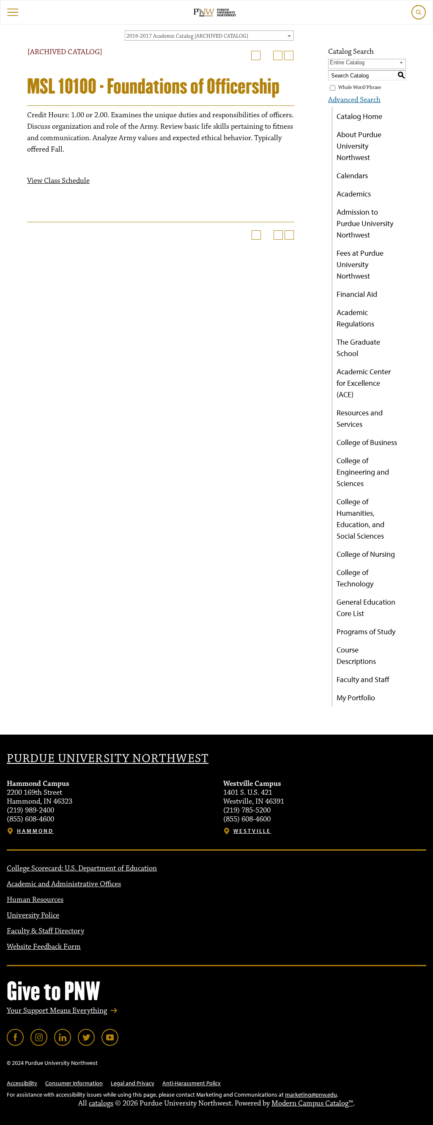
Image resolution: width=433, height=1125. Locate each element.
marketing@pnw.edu (311, 1094)
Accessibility (22, 1083)
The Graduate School (358, 347)
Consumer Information (74, 1083)
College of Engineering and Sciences (363, 472)
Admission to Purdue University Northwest (365, 223)
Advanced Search (354, 100)
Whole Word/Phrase (359, 87)
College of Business (367, 442)
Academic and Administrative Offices (64, 884)
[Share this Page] (266, 55)
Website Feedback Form (44, 946)
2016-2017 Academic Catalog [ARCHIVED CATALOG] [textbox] (187, 36)
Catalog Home (359, 116)
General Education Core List (366, 607)
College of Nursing (366, 554)
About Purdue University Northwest (359, 146)
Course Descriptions (356, 655)
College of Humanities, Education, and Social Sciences (360, 519)
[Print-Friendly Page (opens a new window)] (277, 55)
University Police (33, 915)
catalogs (101, 1103)
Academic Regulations (355, 318)
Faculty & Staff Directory (45, 931)
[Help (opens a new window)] (288, 55)
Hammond (35, 831)
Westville (252, 831)
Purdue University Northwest (107, 759)
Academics (354, 194)
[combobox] (209, 35)
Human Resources (35, 899)
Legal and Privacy (132, 1083)
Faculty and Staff (363, 679)
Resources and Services (360, 418)
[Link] (15, 1037)
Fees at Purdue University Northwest (360, 264)
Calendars (352, 175)
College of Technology (355, 578)
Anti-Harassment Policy (191, 1083)
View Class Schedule (58, 180)
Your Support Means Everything (57, 1010)
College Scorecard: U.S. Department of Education (82, 868)
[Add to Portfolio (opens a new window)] (255, 55)
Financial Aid (357, 294)
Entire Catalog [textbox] (347, 62)
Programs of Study (366, 631)
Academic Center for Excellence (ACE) (364, 383)
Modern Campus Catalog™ (312, 1103)
